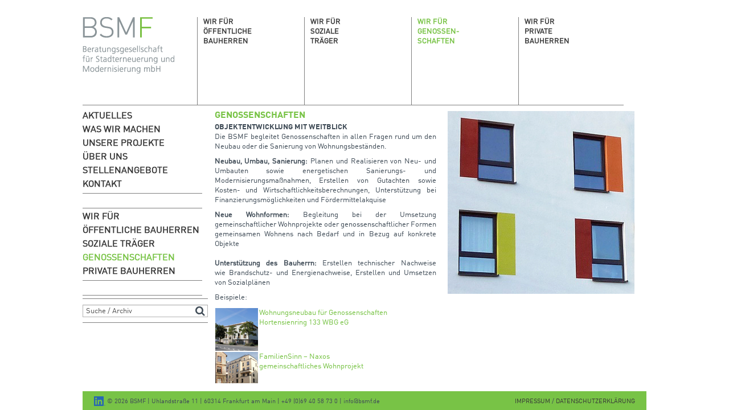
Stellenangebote (125, 170)
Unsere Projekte (124, 143)
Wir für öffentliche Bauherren (227, 31)
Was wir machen (122, 129)
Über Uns (105, 157)
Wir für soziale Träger (325, 31)
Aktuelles (107, 116)
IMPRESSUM (533, 402)
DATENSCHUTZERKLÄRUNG (595, 402)
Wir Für (101, 217)
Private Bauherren (129, 271)
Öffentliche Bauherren (141, 230)
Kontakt (102, 184)
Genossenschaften (129, 258)
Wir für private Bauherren (547, 31)
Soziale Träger (119, 244)
